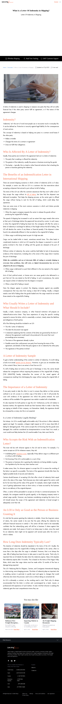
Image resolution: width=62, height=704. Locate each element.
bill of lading (31, 194)
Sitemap (31, 693)
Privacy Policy (25, 695)
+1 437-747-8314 (21, 676)
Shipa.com (24, 693)
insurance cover (21, 454)
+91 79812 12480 (21, 687)
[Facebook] (9, 661)
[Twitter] (14, 661)
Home (4, 67)
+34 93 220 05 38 (20, 673)
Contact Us (33, 670)
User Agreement (51, 693)
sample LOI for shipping (23, 363)
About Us (33, 667)
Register (56, 2)
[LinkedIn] (12, 661)
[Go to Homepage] (7, 2)
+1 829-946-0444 (20, 679)
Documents (10, 67)
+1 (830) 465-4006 (20, 670)
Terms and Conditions (40, 693)
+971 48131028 (21, 684)
